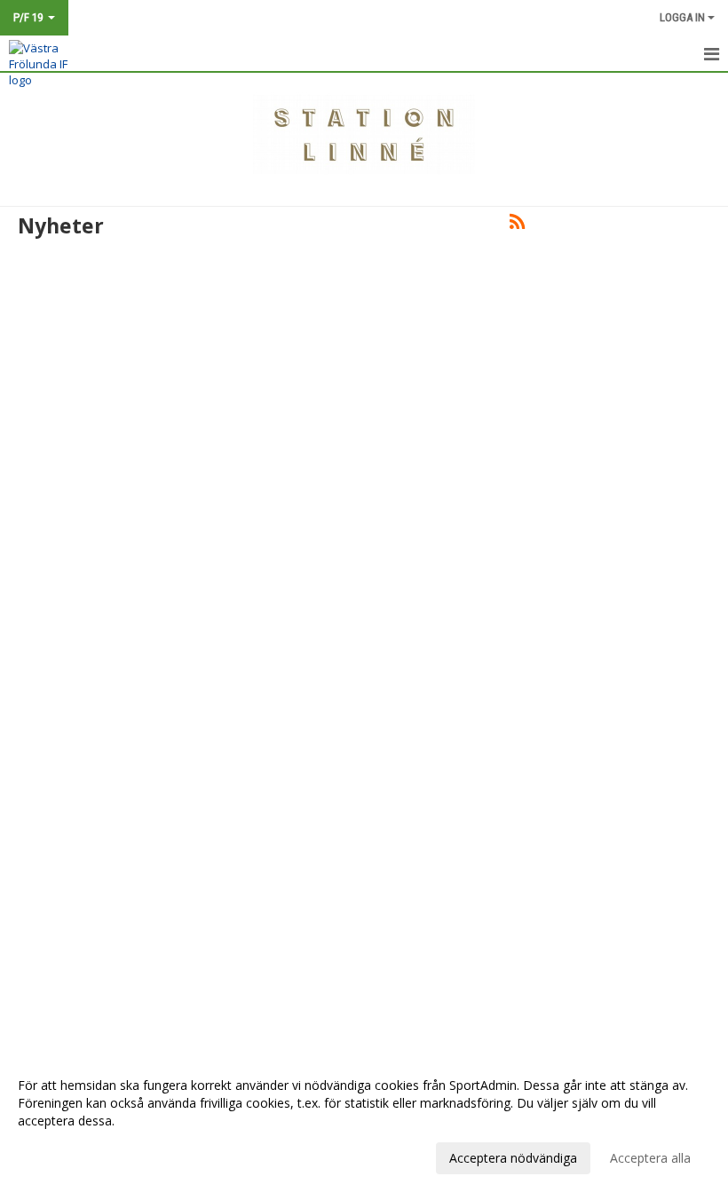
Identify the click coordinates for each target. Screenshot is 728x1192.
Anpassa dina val (66, 1156)
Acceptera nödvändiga (513, 1157)
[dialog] (364, 1121)
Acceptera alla (650, 1157)
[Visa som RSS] (517, 225)
